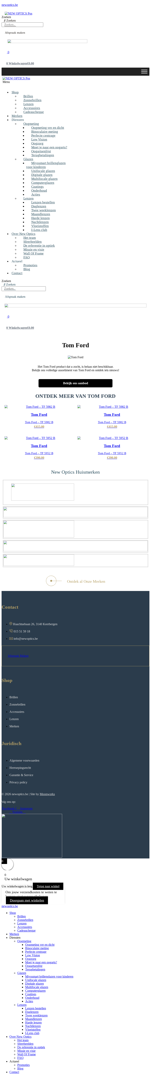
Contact (17, 273)
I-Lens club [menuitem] (32, 1033)
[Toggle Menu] (144, 71)
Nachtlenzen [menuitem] (33, 1026)
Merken (17, 116)
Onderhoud (39, 190)
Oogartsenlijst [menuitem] (33, 966)
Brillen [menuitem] (21, 916)
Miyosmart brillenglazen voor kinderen (46, 165)
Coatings (37, 186)
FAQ (26, 257)
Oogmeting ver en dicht (47, 128)
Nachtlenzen (40, 222)
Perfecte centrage (43, 135)
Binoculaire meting (44, 131)
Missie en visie (33, 249)
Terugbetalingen (42, 155)
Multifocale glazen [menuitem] (36, 987)
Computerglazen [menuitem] (35, 990)
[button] (62, 83)
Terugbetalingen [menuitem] (35, 969)
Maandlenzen (40, 214)
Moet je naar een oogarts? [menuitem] (41, 962)
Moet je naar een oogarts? (49, 147)
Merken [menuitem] (14, 934)
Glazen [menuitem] (21, 973)
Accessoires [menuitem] (24, 927)
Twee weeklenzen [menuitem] (36, 1015)
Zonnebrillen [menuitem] (25, 920)
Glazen (28, 159)
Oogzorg (37, 143)
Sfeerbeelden (32, 242)
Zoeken (6, 17)
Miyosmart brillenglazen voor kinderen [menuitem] (49, 976)
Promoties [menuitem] (23, 1065)
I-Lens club (39, 230)
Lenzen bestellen (43, 202)
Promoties (30, 265)
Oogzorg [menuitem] (30, 958)
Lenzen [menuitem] (22, 923)
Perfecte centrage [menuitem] (35, 951)
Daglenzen (38, 206)
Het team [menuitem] (23, 1040)
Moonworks (47, 794)
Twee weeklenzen (43, 210)
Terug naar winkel (48, 886)
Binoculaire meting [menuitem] (37, 948)
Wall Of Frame (33, 253)
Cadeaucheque (33, 112)
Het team (29, 238)
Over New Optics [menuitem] (20, 1036)
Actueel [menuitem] (14, 1061)
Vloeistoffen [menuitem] (33, 1029)
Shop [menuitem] (12, 912)
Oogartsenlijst (41, 151)
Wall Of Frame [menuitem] (26, 1054)
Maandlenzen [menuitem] (33, 1019)
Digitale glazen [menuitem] (34, 983)
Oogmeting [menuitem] (24, 941)
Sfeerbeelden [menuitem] (25, 1043)
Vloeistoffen (40, 226)
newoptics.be (10, 4)
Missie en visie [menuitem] (26, 1050)
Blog (26, 269)
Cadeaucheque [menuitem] (26, 930)
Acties (35, 194)
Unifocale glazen (43, 171)
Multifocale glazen (44, 179)
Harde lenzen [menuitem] (33, 1022)
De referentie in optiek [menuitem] (31, 1047)
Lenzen (28, 104)
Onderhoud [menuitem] (32, 997)
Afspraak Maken (18, 655)
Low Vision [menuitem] (32, 955)
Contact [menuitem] (14, 1072)
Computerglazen (42, 183)
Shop (15, 92)
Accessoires (31, 108)
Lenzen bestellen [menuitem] (35, 1008)
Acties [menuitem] (29, 1001)
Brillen (28, 96)
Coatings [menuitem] (30, 994)
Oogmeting (31, 124)
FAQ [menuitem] (20, 1058)
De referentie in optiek (39, 245)
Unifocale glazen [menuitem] (35, 980)
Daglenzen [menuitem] (32, 1012)
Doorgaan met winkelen (27, 900)
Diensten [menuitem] (14, 937)
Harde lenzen (40, 218)
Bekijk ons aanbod (75, 383)
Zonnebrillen (32, 100)
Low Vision (39, 139)
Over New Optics (23, 234)
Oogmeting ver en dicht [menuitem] (39, 944)
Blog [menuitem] (20, 1068)
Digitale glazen (41, 175)
